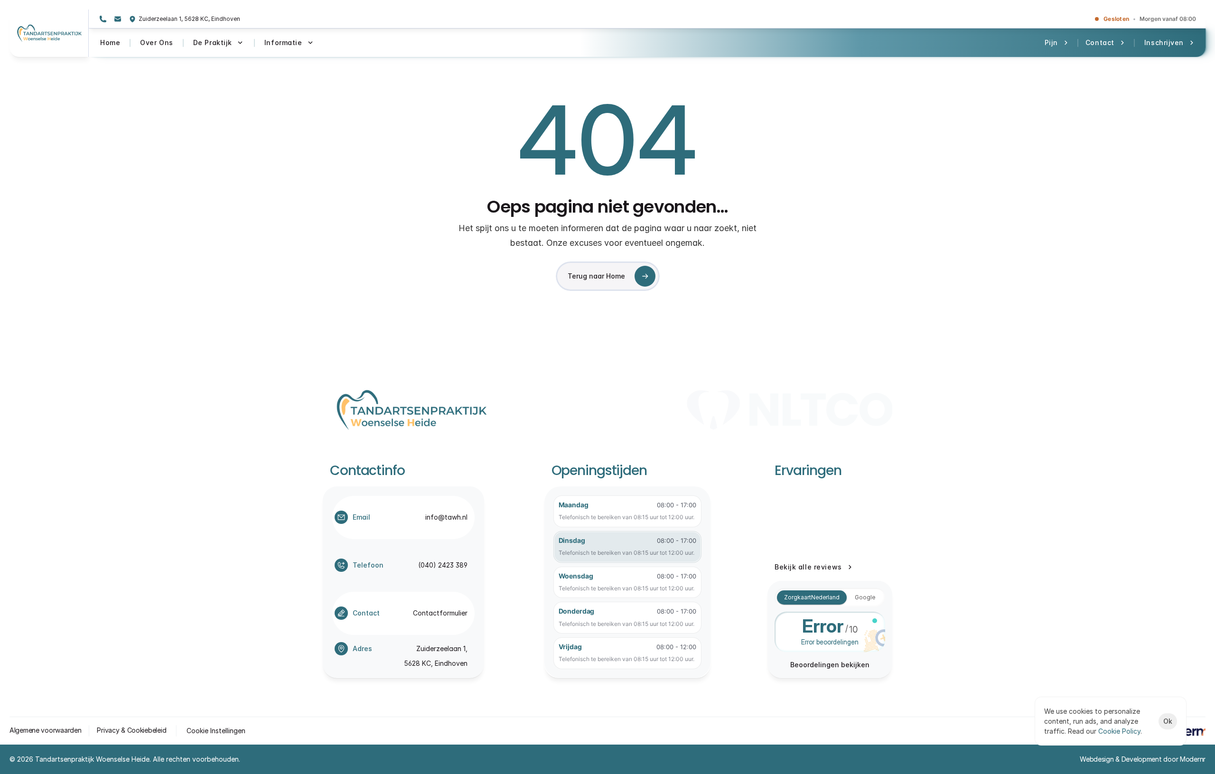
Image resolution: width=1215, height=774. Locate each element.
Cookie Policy (1119, 731)
